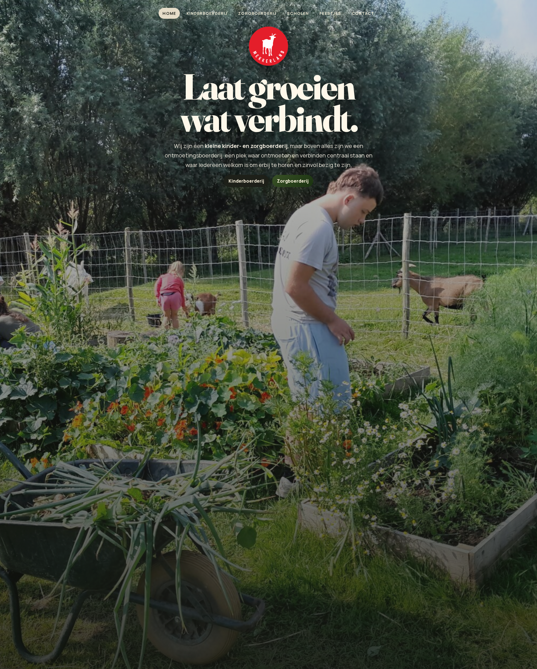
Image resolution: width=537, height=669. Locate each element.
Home (169, 13)
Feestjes (330, 13)
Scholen (298, 13)
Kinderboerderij (207, 13)
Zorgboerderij (257, 13)
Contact (363, 13)
